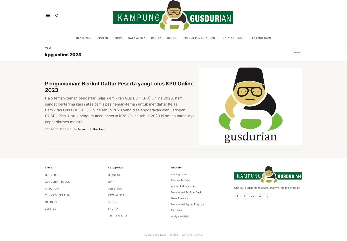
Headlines (83, 38)
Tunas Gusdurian (57, 195)
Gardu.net (52, 202)
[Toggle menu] (48, 15)
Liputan (102, 38)
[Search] (57, 15)
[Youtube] (252, 196)
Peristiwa (115, 188)
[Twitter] (260, 196)
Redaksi (82, 129)
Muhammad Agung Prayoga (187, 204)
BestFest (51, 208)
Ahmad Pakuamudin (183, 186)
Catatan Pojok (233, 38)
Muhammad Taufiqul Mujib (186, 192)
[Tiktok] (268, 196)
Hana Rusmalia (180, 198)
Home (296, 52)
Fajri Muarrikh (179, 210)
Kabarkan (52, 188)
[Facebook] (237, 196)
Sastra (156, 38)
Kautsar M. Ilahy (180, 180)
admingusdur (179, 174)
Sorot (172, 38)
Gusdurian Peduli (57, 181)
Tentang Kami (260, 38)
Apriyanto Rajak (180, 216)
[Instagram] (245, 196)
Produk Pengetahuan (199, 38)
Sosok (112, 202)
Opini (119, 38)
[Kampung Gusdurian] (173, 15)
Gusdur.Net (53, 174)
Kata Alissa (137, 38)
